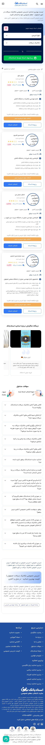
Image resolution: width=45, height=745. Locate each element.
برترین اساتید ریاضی (34, 670)
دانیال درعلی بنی (20, 195)
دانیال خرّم (21, 76)
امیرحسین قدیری (19, 135)
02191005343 (27, 715)
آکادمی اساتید (15, 642)
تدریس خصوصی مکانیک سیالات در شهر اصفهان (26, 568)
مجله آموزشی (15, 637)
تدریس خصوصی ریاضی (20, 701)
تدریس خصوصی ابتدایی (30, 703)
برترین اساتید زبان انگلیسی (31, 665)
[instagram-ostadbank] (34, 724)
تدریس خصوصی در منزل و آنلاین (26, 699)
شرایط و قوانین (36, 656)
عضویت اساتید (14, 633)
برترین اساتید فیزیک (34, 675)
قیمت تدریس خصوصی (12, 651)
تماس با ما (37, 642)
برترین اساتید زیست (34, 684)
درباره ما (38, 637)
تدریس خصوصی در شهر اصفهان (20, 563)
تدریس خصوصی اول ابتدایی (14, 703)
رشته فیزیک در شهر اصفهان (16, 565)
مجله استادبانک (35, 651)
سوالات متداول (36, 646)
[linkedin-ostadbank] (42, 724)
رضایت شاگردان (36, 633)
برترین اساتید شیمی (34, 679)
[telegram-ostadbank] (38, 724)
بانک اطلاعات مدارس (13, 646)
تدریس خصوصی (36, 563)
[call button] (6, 739)
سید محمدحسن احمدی (17, 256)
